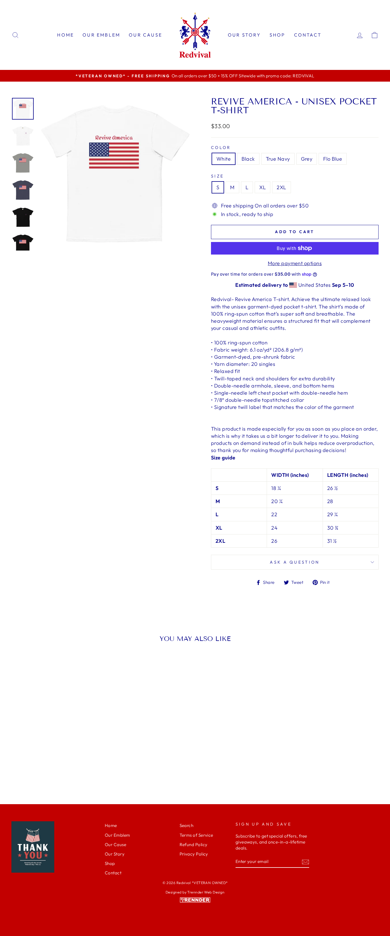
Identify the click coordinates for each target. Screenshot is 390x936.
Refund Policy (194, 844)
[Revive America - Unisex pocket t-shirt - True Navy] (55, 770)
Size (217, 176)
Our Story (244, 35)
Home (65, 35)
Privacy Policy (194, 854)
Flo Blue (332, 159)
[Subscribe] (305, 862)
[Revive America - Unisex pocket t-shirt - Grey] (62, 770)
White (223, 159)
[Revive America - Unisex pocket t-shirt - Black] (47, 770)
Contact (307, 35)
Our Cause (145, 35)
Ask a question (294, 562)
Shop (278, 35)
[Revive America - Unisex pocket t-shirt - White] (39, 770)
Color (221, 147)
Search (187, 825)
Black (248, 159)
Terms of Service (196, 835)
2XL (281, 187)
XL (262, 187)
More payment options (295, 263)
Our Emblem (101, 35)
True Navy (278, 159)
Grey (307, 159)
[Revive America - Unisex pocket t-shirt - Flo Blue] (70, 770)
